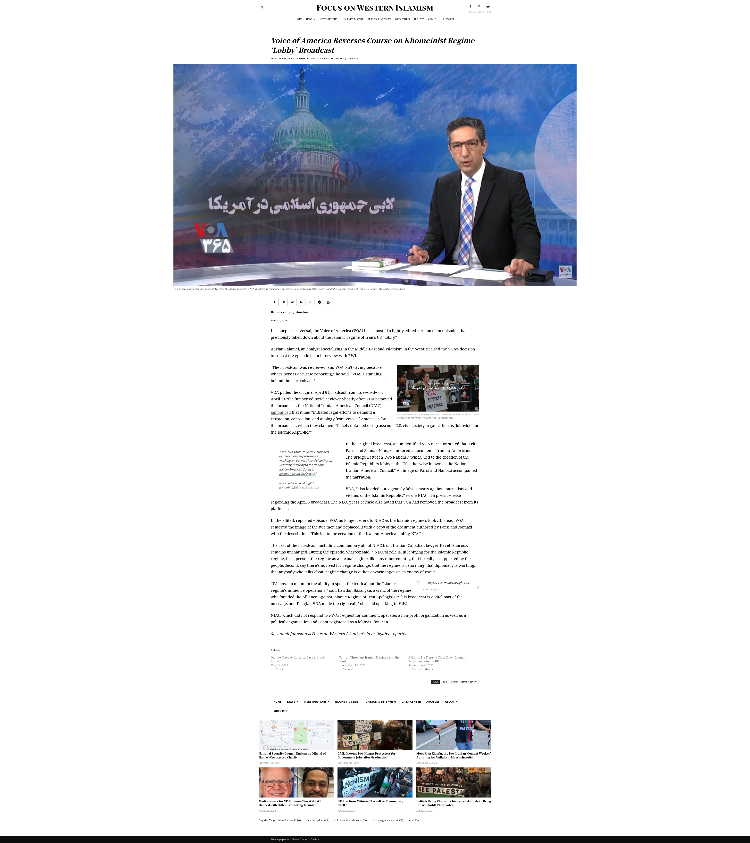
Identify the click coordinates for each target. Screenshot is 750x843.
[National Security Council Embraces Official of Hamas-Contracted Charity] (296, 735)
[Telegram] (319, 302)
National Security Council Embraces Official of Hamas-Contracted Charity (292, 755)
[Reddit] (488, 6)
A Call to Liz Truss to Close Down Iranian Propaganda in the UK (437, 659)
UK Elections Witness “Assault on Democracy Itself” (370, 803)
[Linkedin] (292, 302)
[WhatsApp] (328, 302)
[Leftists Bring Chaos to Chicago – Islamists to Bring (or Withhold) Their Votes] (453, 782)
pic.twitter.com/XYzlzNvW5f (297, 473)
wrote (411, 495)
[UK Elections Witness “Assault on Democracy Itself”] (375, 782)
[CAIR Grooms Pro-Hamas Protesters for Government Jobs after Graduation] (375, 735)
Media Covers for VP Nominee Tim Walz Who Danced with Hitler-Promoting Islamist (291, 803)
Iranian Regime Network (464, 681)
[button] (262, 7)
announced (281, 412)
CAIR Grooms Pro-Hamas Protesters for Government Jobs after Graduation (367, 755)
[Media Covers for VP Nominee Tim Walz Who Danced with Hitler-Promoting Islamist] (296, 782)
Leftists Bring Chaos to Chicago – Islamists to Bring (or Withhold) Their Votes (453, 803)
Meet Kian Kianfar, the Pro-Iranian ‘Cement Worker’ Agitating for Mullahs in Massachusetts (453, 755)
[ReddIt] (310, 302)
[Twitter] (479, 6)
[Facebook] (470, 6)
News (273, 58)
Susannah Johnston (292, 312)
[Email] (301, 302)
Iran (445, 681)
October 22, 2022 (308, 487)
